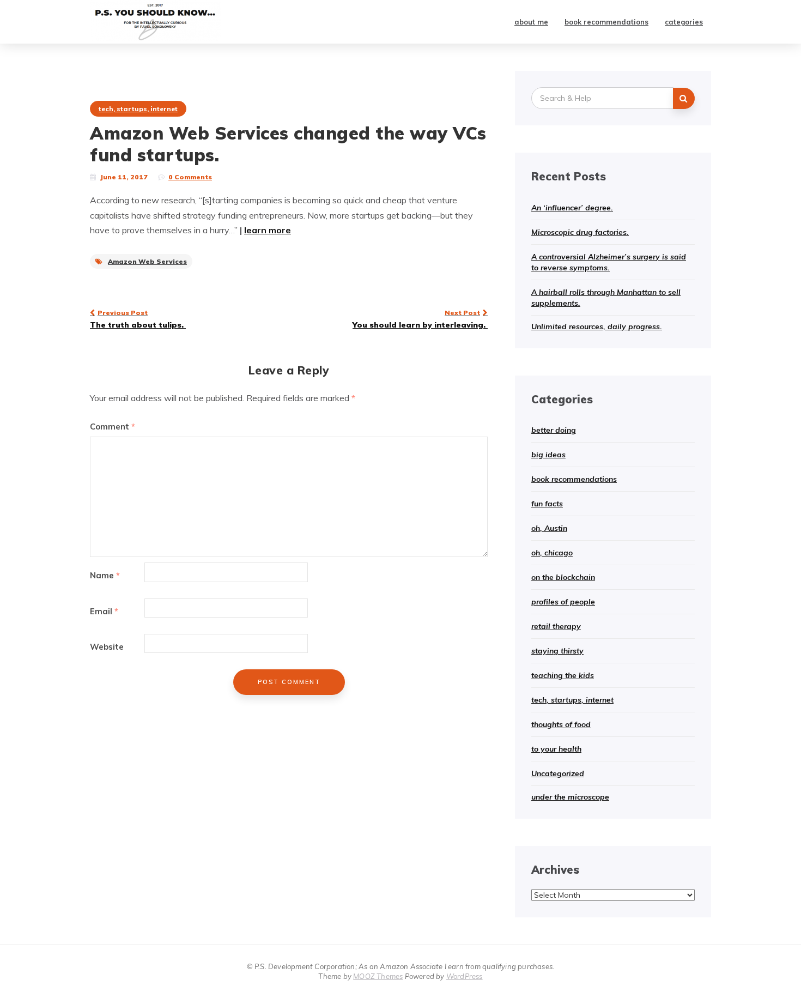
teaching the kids (562, 675)
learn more (267, 230)
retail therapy (556, 626)
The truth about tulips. (138, 319)
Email (104, 611)
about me (531, 21)
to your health (556, 749)
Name (105, 575)
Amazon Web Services (147, 261)
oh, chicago (552, 553)
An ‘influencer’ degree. (572, 208)
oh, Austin (549, 528)
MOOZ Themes (378, 976)
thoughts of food (561, 724)
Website (107, 647)
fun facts (547, 504)
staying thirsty (557, 651)
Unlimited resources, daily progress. (596, 326)
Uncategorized (557, 773)
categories (684, 21)
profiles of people (563, 602)
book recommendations (606, 21)
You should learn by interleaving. (420, 319)
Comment (112, 426)
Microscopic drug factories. (580, 232)
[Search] (684, 98)
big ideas (548, 454)
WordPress (464, 976)
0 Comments (190, 177)
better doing (553, 430)
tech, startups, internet (138, 109)
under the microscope (570, 797)
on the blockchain (563, 577)
